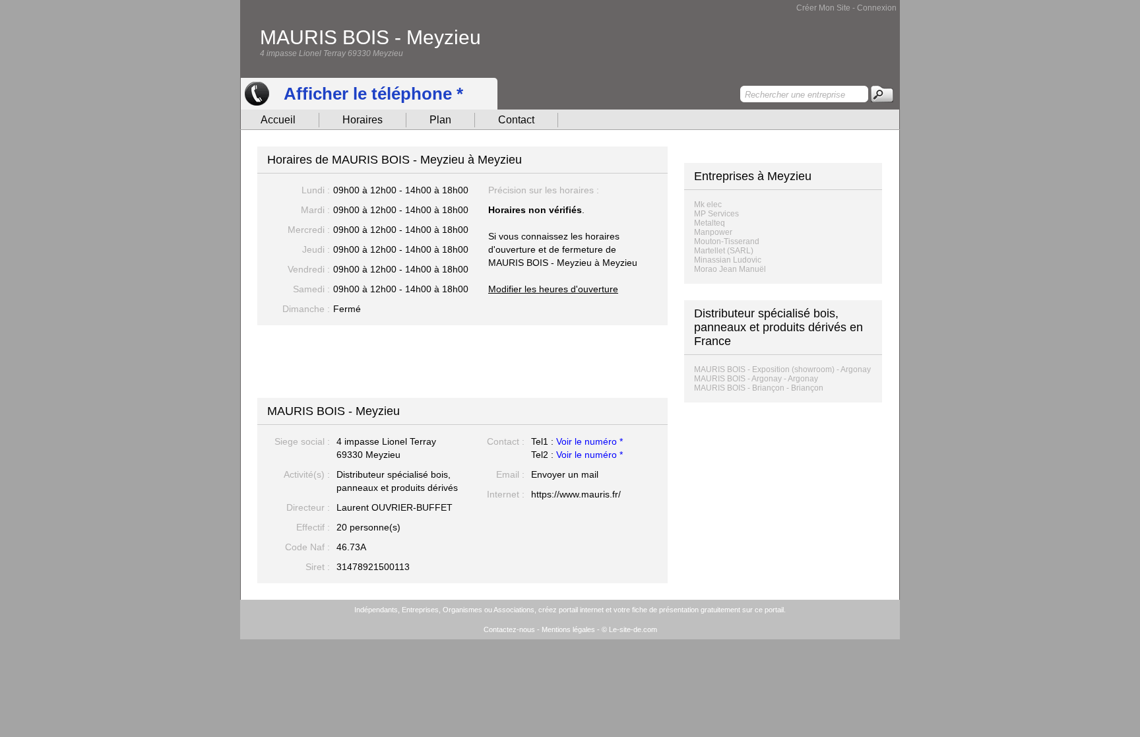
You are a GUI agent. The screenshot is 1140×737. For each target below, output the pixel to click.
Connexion (877, 8)
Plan (440, 119)
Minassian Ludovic (727, 260)
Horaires (362, 119)
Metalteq (709, 223)
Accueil (278, 119)
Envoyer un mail (564, 474)
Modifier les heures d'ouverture (553, 289)
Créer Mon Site (823, 8)
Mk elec (708, 204)
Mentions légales (568, 629)
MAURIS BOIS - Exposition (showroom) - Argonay (782, 369)
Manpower (713, 232)
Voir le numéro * (589, 441)
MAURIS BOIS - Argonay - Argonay (756, 378)
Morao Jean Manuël (730, 269)
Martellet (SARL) (723, 250)
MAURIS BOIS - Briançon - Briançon (758, 388)
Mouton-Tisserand (726, 241)
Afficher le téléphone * (373, 94)
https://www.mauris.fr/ (576, 494)
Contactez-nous (509, 629)
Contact (516, 119)
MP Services (716, 213)
